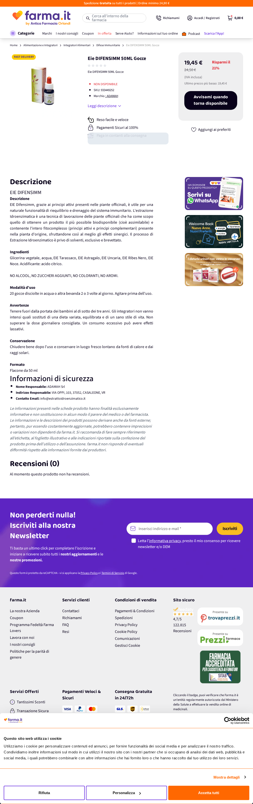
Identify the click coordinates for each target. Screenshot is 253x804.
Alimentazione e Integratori (40, 45)
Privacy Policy (89, 573)
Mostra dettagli (226, 777)
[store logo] (41, 18)
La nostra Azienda (25, 611)
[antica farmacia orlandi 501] (220, 637)
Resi (65, 631)
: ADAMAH (111, 96)
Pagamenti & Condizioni (134, 611)
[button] (22, 33)
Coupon (16, 618)
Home (14, 45)
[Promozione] (214, 193)
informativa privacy (165, 541)
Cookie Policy (126, 631)
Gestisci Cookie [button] (127, 645)
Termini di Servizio (113, 573)
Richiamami (72, 618)
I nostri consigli (22, 644)
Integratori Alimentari (76, 45)
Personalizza (124, 793)
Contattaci (70, 611)
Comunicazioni (127, 638)
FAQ (65, 625)
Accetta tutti (208, 793)
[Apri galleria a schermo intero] (42, 85)
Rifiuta (44, 793)
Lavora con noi (22, 637)
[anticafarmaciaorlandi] (220, 617)
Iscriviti (230, 529)
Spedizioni (124, 618)
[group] (97, 66)
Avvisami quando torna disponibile (211, 100)
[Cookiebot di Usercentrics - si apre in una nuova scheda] (227, 720)
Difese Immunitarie (108, 45)
